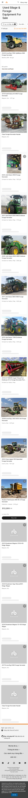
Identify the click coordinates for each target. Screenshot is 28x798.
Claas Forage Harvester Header (11, 134)
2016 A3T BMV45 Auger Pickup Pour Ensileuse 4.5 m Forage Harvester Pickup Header (14, 380)
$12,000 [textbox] (6, 508)
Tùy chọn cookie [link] (14, 772)
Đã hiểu (14, 795)
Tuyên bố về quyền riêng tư (13, 767)
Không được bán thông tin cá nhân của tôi (14, 770)
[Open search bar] (18, 2)
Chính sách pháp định (14, 769)
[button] (9, 24)
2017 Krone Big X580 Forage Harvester (13, 665)
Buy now (13, 518)
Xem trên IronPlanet (7, 69)
